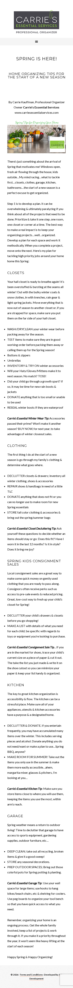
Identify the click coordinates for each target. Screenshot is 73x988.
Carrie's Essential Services (36, 21)
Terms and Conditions (31, 974)
